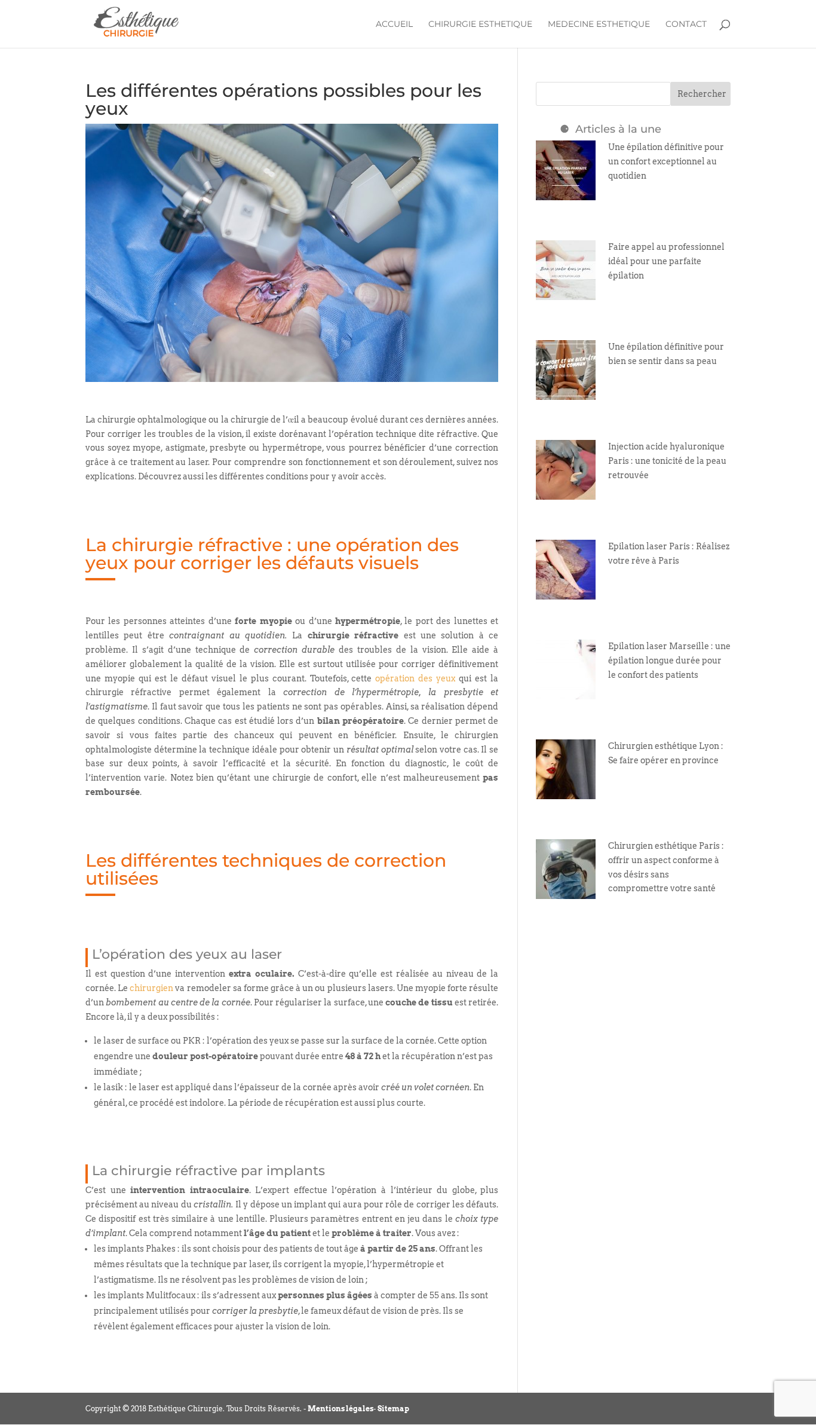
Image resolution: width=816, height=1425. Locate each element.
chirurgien (151, 988)
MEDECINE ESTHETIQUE (599, 24)
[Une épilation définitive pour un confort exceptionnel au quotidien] (566, 192)
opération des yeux (415, 678)
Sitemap (393, 1408)
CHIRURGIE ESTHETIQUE (480, 24)
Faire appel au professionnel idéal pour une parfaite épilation (666, 261)
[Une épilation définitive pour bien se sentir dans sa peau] (566, 392)
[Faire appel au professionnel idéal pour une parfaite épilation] (566, 292)
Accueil (394, 24)
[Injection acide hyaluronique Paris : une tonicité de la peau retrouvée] (566, 492)
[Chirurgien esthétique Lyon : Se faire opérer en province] (566, 791)
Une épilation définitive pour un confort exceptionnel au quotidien (666, 161)
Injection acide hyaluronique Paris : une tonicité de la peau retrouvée (667, 461)
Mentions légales (340, 1408)
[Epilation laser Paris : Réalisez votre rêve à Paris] (566, 592)
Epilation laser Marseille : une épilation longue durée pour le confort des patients (669, 660)
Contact (686, 24)
